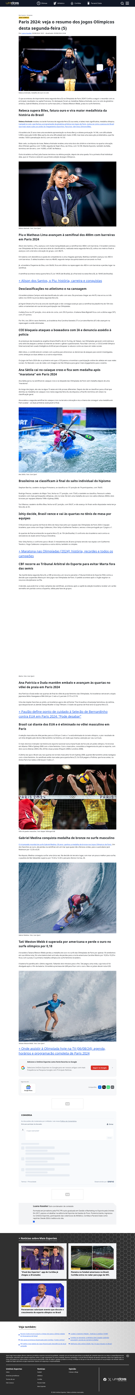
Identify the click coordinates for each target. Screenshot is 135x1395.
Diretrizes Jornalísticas (12, 1376)
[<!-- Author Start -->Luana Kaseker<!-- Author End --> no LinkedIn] (34, 1221)
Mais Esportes (41, 1386)
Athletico (40, 1376)
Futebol (39, 1372)
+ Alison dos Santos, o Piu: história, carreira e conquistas (60, 281)
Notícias (41, 1369)
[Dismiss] (112, 1067)
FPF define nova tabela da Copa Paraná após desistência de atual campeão (43, 1345)
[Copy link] (112, 1087)
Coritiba (39, 1379)
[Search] (122, 3)
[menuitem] (42, 3)
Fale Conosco (10, 1383)
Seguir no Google (100, 1068)
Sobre (7, 1372)
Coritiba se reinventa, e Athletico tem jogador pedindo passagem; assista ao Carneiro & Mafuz (89, 1339)
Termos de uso (10, 1379)
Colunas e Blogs (73, 1372)
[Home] (12, 3)
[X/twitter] (109, 1379)
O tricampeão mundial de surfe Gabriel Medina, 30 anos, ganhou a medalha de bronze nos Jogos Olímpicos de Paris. (65, 844)
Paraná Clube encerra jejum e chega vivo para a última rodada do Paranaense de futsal (42, 1335)
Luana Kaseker (26, 33)
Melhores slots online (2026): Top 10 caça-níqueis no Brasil (91, 1344)
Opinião (72, 1369)
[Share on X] (104, 1087)
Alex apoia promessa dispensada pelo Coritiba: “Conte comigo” (42, 1340)
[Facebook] (105, 1379)
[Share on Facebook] (99, 1087)
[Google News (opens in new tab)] (28, 1088)
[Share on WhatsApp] (108, 1087)
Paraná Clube (41, 1383)
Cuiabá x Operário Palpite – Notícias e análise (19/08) (89, 1334)
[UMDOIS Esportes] (119, 1379)
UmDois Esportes (14, 1369)
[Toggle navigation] (127, 3)
